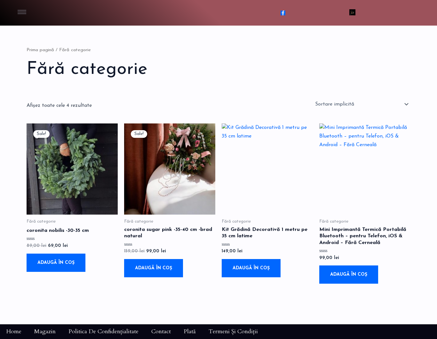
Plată (190, 331)
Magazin (45, 331)
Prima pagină (40, 50)
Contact (161, 331)
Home (13, 331)
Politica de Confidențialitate (103, 331)
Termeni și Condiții (233, 331)
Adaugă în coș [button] (56, 262)
